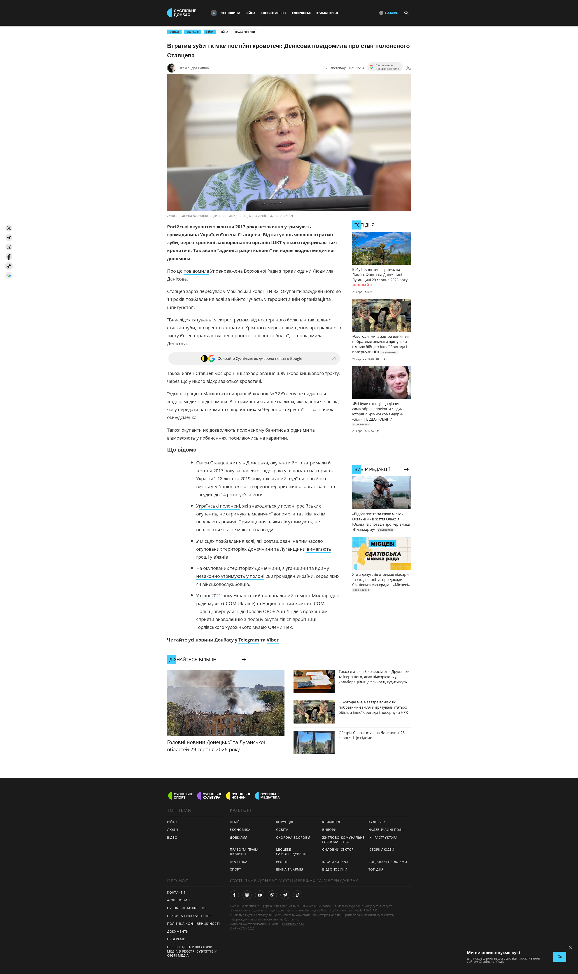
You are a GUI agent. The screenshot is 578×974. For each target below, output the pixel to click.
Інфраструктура (383, 837)
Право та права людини (244, 851)
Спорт (235, 869)
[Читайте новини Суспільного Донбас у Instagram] (247, 894)
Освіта (282, 829)
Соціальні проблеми (388, 861)
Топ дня (376, 869)
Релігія (282, 861)
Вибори (329, 829)
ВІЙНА (209, 31)
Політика (238, 861)
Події (235, 822)
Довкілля (238, 837)
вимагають (318, 549)
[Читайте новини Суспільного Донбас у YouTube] (259, 894)
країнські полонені (219, 506)
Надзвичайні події (386, 829)
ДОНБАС (174, 31)
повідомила (196, 271)
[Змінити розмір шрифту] (408, 68)
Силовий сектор (338, 849)
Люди (172, 829)
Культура (377, 822)
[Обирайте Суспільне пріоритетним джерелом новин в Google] (9, 275)
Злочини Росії (335, 861)
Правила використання (189, 916)
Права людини (245, 31)
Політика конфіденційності (193, 923)
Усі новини (230, 13)
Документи (178, 931)
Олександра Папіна (193, 68)
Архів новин (178, 900)
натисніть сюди (293, 924)
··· (364, 13)
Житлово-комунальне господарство (343, 839)
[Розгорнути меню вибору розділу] (214, 13)
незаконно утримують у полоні (230, 576)
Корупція (284, 822)
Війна (250, 13)
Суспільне (291, 919)
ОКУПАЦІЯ (192, 31)
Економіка (240, 829)
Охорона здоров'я (293, 837)
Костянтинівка (274, 13)
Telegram (248, 640)
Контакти (176, 892)
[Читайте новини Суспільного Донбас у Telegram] (284, 894)
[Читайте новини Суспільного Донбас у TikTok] (297, 894)
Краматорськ (327, 13)
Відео (172, 837)
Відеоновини (334, 869)
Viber (273, 640)
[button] (9, 228)
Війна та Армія (289, 869)
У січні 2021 (209, 595)
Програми (176, 939)
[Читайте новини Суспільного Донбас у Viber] (272, 894)
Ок (559, 957)
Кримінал (331, 822)
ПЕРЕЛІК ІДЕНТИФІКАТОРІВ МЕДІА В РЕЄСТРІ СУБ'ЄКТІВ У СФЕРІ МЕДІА (192, 951)
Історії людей (381, 849)
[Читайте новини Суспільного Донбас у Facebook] (234, 894)
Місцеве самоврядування (292, 851)
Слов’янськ (301, 13)
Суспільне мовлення (187, 908)
